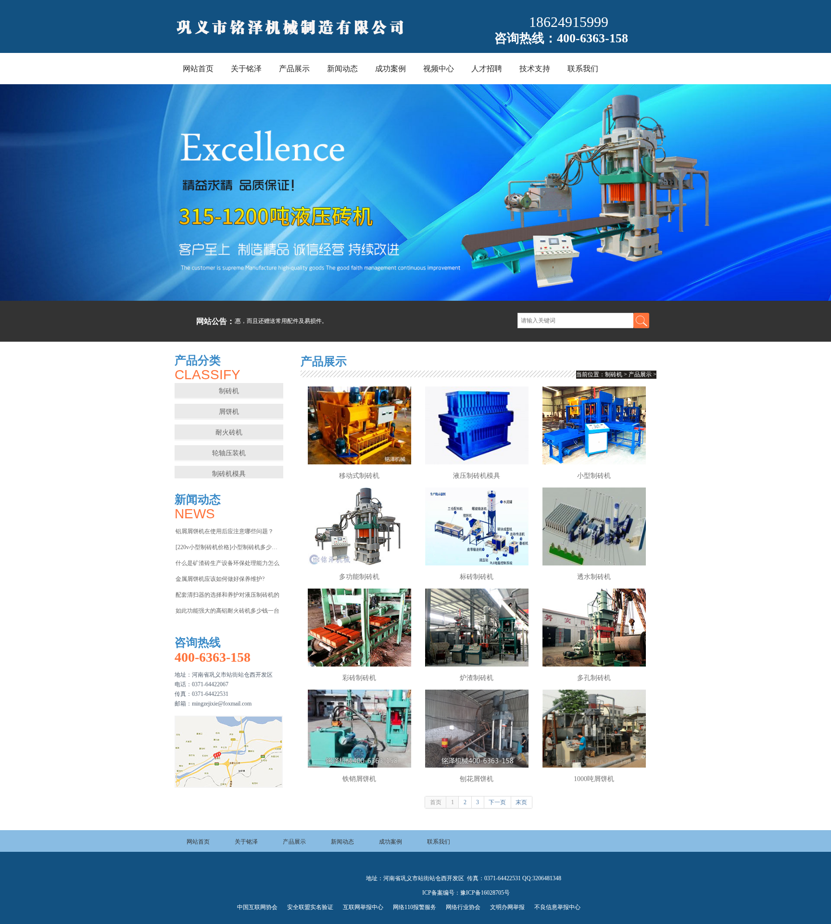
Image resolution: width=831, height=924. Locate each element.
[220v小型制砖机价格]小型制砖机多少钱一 (229, 547)
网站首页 (198, 68)
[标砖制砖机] (477, 526)
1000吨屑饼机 (594, 779)
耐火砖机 (228, 432)
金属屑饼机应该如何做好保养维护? (220, 579)
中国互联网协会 (257, 907)
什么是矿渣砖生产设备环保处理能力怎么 (227, 563)
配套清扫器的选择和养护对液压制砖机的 (227, 594)
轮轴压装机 (229, 453)
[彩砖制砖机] (359, 628)
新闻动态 (342, 68)
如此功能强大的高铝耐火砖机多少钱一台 (227, 610)
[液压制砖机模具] (477, 425)
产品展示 (294, 68)
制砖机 (296, 27)
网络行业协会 (463, 907)
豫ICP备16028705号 (485, 892)
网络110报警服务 (414, 907)
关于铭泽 (246, 68)
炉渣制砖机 (476, 677)
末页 (521, 802)
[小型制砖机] (594, 425)
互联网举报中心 (363, 907)
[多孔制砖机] (594, 628)
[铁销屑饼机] (359, 729)
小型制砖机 (594, 475)
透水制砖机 (594, 576)
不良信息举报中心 (557, 907)
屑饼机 (229, 411)
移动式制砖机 (359, 475)
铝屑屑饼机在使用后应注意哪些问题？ (225, 531)
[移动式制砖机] (359, 425)
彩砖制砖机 (359, 677)
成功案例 (390, 68)
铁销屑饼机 (359, 779)
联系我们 (582, 68)
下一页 (497, 802)
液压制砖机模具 (476, 475)
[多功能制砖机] (359, 526)
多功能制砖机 (359, 576)
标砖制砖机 (476, 576)
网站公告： (215, 321)
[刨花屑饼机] (477, 729)
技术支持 (534, 68)
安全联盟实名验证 (310, 907)
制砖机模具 (229, 473)
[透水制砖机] (594, 526)
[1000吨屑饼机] (594, 729)
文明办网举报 (507, 907)
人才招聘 (486, 68)
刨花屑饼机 (476, 779)
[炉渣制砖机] (477, 628)
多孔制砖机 (594, 677)
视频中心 (438, 68)
